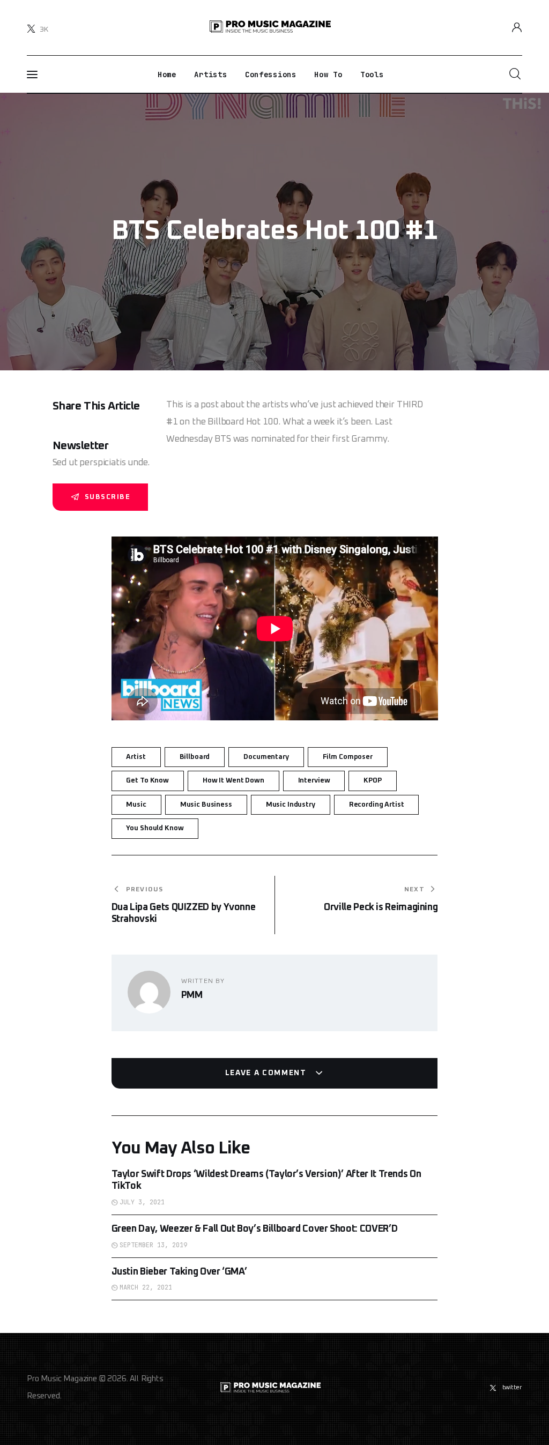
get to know (147, 780)
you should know (154, 828)
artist (135, 757)
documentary (266, 757)
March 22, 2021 (146, 1287)
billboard (195, 757)
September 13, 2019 (153, 1245)
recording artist (376, 804)
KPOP (372, 780)
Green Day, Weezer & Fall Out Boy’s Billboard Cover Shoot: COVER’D (255, 1229)
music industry (290, 804)
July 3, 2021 (142, 1202)
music (136, 804)
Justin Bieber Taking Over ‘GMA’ (179, 1272)
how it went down (233, 780)
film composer (348, 757)
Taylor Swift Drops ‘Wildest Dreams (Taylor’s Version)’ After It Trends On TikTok (266, 1180)
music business (206, 804)
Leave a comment (267, 1073)
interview (314, 780)
